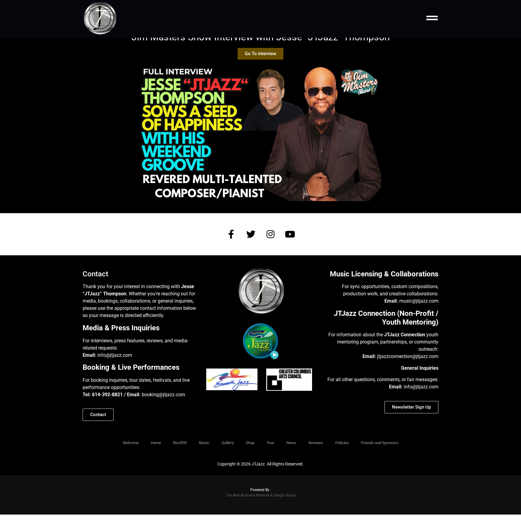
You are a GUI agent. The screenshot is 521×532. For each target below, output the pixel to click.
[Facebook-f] (231, 234)
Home (156, 442)
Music (204, 442)
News (291, 442)
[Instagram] (270, 234)
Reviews (315, 442)
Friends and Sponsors (380, 442)
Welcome (131, 442)
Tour (270, 442)
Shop (250, 442)
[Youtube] (290, 234)
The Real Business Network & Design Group (260, 495)
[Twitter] (251, 234)
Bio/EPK (180, 442)
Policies (342, 442)
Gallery (228, 442)
